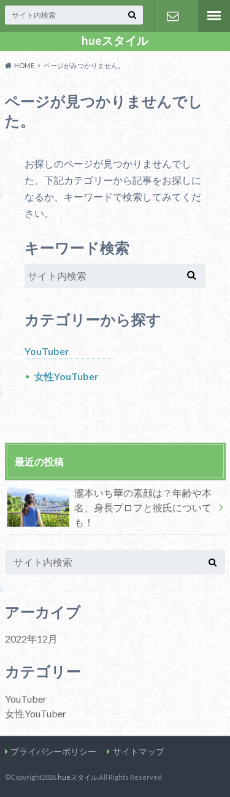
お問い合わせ (172, 16)
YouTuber (47, 351)
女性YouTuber (66, 376)
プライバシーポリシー (53, 751)
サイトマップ (138, 751)
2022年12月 (31, 638)
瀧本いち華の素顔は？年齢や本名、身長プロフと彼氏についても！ (143, 507)
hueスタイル (115, 40)
